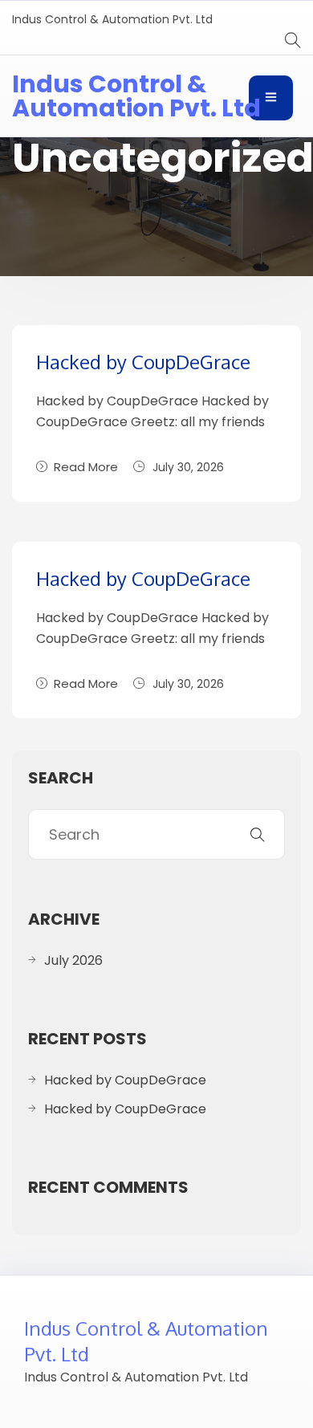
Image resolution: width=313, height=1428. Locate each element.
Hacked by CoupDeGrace (143, 361)
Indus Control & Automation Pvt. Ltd (136, 96)
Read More (86, 466)
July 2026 (73, 960)
